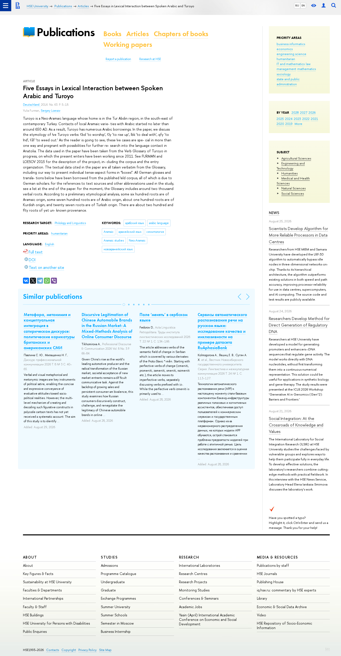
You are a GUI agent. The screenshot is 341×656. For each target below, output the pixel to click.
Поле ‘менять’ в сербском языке (163, 317)
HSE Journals (267, 573)
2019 (289, 123)
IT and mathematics (291, 64)
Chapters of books (181, 33)
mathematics (306, 69)
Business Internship (116, 631)
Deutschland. (32, 105)
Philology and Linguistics (70, 223)
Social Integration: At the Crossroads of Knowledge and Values (296, 424)
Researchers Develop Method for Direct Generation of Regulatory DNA (299, 325)
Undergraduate (113, 581)
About (30, 557)
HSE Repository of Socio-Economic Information (284, 625)
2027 (303, 112)
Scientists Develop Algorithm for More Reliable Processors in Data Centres (298, 235)
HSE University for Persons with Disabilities (56, 623)
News (274, 212)
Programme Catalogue (118, 573)
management (286, 69)
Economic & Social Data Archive (282, 606)
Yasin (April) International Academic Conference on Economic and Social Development (208, 619)
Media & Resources (277, 557)
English (49, 244)
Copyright (68, 650)
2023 (297, 118)
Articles (137, 33)
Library (262, 598)
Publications (66, 32)
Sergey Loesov (50, 111)
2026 (312, 112)
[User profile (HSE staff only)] (323, 5)
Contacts (52, 650)
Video (261, 615)
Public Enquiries (35, 631)
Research (189, 557)
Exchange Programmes (118, 598)
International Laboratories (199, 565)
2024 (289, 118)
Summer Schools (114, 615)
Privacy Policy (87, 650)
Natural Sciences (293, 188)
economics (285, 49)
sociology (284, 74)
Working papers (127, 44)
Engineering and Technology (291, 165)
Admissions (109, 565)
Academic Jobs (190, 606)
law (308, 64)
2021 (314, 118)
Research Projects (193, 581)
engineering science (291, 54)
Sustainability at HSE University (47, 581)
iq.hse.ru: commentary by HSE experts (286, 590)
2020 (280, 123)
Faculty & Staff (35, 606)
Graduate (108, 590)
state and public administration (288, 81)
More (298, 123)
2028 (295, 112)
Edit (327, 649)
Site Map (105, 650)
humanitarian (286, 59)
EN (303, 5)
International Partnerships (43, 598)
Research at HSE (150, 59)
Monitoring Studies (194, 590)
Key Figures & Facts (38, 573)
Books (112, 33)
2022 (306, 118)
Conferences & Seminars (198, 598)
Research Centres (193, 573)
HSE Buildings (33, 615)
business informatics (291, 44)
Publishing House (270, 581)
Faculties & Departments (42, 590)
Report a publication (118, 59)
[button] (123, 304)
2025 (280, 118)
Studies (109, 557)
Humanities (289, 173)
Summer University (115, 606)
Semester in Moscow (117, 623)
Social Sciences (292, 193)
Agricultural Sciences (296, 158)
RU (297, 5)
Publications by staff (273, 565)
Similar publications (52, 296)
